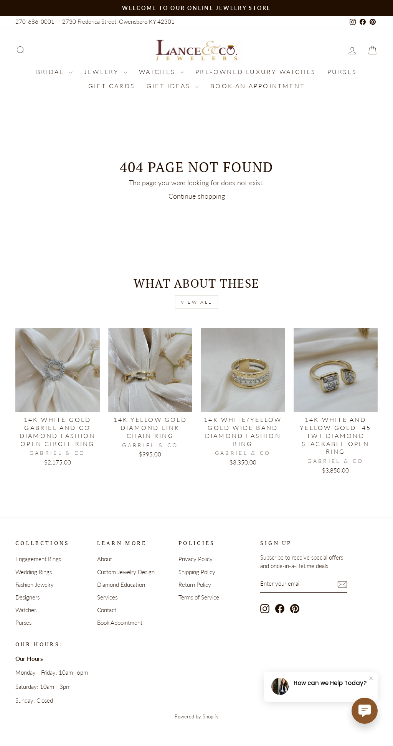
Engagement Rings (38, 558)
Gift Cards (111, 85)
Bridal (51, 71)
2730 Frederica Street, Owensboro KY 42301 (118, 21)
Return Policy (194, 584)
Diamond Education (121, 584)
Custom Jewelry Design (126, 571)
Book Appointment (119, 622)
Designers (27, 597)
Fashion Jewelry (34, 584)
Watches (158, 71)
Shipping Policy (196, 571)
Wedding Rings (33, 571)
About (104, 558)
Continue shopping (196, 196)
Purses (342, 71)
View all (196, 302)
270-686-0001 (34, 21)
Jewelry (103, 71)
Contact (106, 609)
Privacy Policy (195, 558)
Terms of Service (198, 597)
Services (107, 597)
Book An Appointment (257, 85)
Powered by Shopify (197, 717)
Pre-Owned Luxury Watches (255, 71)
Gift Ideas (170, 85)
